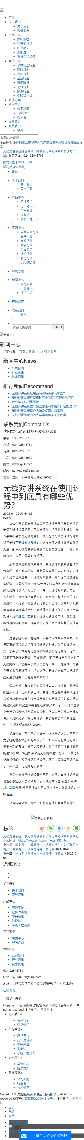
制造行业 (23, 91)
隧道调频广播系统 (43, 142)
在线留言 (15, 121)
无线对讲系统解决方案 (60, 151)
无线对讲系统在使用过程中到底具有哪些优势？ (43, 397)
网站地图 (9, 162)
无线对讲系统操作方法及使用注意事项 (37, 410)
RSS (21, 162)
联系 (20, 130)
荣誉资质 (23, 30)
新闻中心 (15, 104)
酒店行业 (23, 78)
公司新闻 (23, 108)
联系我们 (15, 126)
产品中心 (15, 35)
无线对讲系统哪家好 (65, 836)
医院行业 (23, 69)
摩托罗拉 (23, 39)
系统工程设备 (26, 56)
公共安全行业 (26, 65)
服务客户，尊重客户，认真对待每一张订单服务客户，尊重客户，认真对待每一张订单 (41, 846)
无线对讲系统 (22, 142)
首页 (12, 17)
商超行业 (23, 74)
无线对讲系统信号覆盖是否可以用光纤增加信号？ (45, 406)
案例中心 (15, 61)
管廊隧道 (23, 82)
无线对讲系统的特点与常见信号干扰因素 (39, 415)
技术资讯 (23, 117)
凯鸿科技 (46, 1009)
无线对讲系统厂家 (15, 836)
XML (29, 162)
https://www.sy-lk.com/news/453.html (43, 840)
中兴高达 (23, 48)
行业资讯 (23, 113)
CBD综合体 (25, 95)
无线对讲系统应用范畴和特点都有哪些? (38, 393)
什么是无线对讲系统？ (27, 402)
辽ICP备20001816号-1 (40, 1098)
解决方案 (15, 100)
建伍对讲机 (24, 43)
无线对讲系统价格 (39, 836)
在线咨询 (9, 990)
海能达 (21, 52)
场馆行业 (23, 87)
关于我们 (15, 22)
